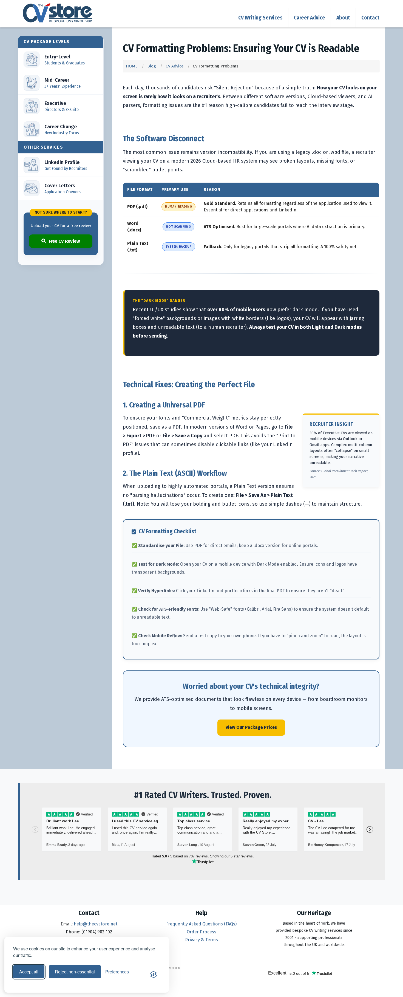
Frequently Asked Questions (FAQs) (201, 924)
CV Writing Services (260, 18)
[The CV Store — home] (57, 13)
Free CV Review (64, 241)
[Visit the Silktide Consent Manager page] (153, 974)
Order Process (201, 931)
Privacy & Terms (201, 939)
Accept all (28, 971)
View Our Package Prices (251, 727)
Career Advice (309, 18)
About (343, 18)
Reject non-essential (75, 971)
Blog (151, 66)
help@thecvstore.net (95, 924)
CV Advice (174, 66)
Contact (370, 18)
